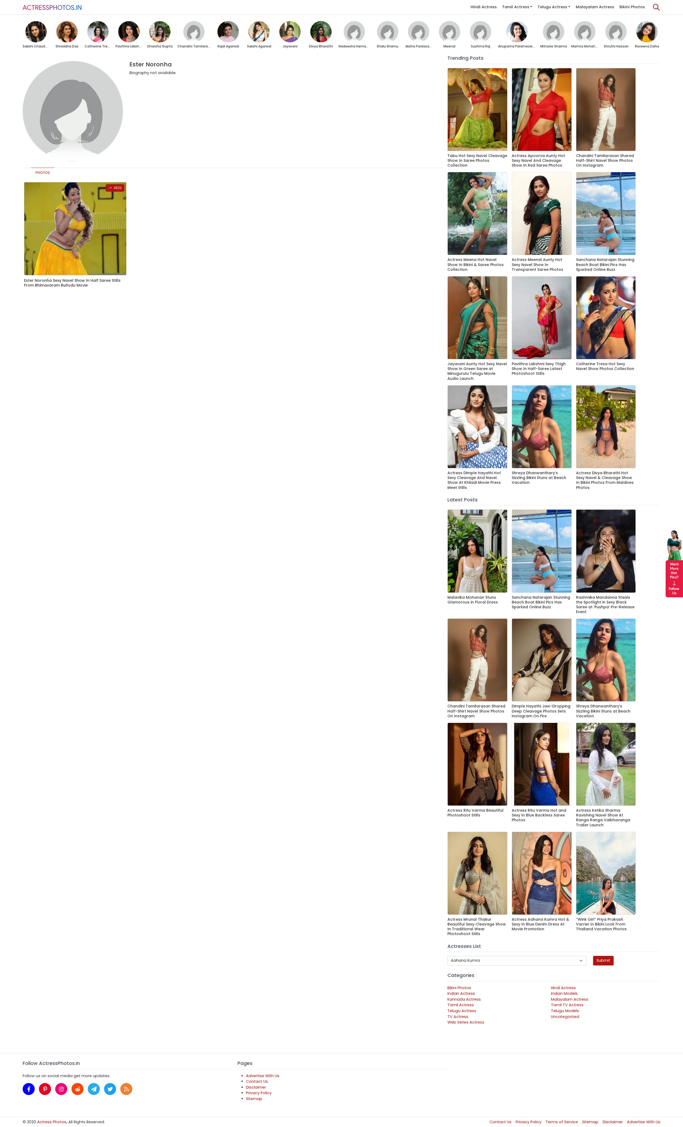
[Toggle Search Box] (656, 7)
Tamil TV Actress (567, 1005)
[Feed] (126, 1089)
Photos (42, 172)
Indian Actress (461, 993)
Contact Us (257, 1081)
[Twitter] (110, 1089)
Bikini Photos (632, 7)
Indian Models (564, 993)
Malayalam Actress (595, 7)
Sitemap (254, 1098)
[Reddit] (78, 1089)
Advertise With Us (262, 1075)
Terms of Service (562, 1122)
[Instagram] (61, 1089)
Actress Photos (51, 1122)
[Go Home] (52, 7)
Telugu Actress (552, 7)
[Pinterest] (45, 1089)
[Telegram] (94, 1089)
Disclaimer (256, 1087)
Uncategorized (565, 1016)
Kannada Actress (464, 999)
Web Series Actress (465, 1022)
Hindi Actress (484, 7)
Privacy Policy (259, 1093)
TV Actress (457, 1016)
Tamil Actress (515, 7)
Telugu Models (565, 1010)
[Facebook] (29, 1089)
